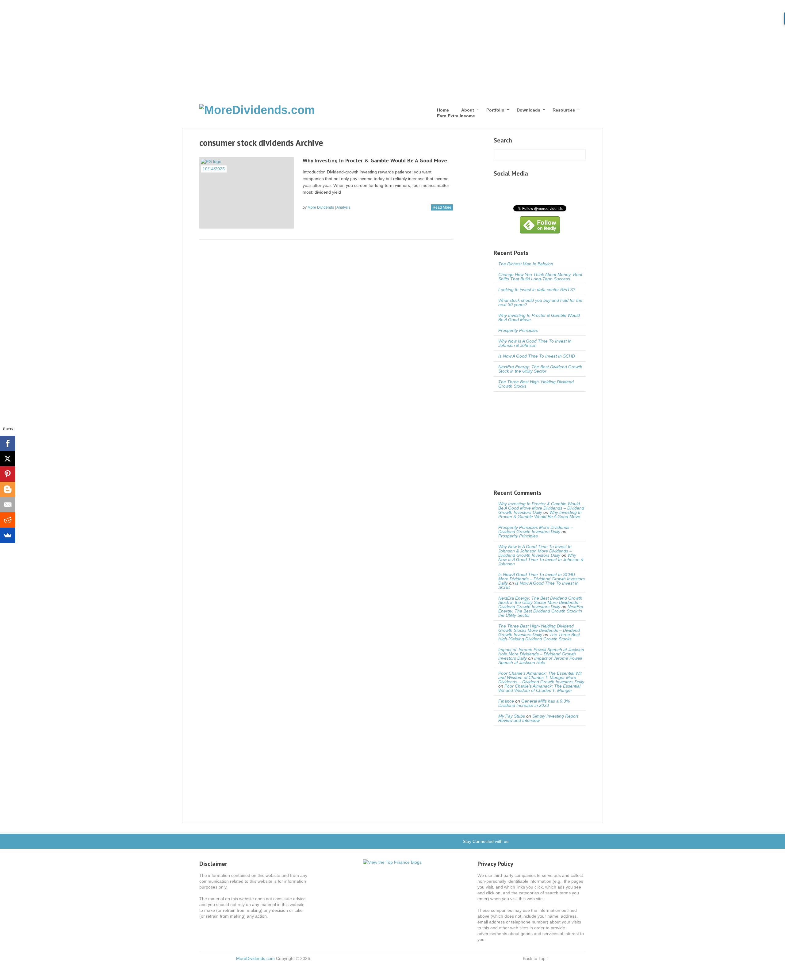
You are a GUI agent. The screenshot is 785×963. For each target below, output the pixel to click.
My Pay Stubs (511, 716)
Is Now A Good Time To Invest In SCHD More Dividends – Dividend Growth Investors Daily (541, 579)
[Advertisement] (392, 46)
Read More (442, 207)
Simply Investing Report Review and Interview (538, 718)
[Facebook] (7, 443)
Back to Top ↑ (536, 958)
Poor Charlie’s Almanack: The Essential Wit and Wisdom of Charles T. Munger (539, 688)
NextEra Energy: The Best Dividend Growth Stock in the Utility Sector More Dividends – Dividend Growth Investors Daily (540, 602)
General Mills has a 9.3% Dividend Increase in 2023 (534, 703)
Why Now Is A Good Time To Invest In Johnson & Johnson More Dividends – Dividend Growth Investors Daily (535, 551)
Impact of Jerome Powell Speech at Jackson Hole (540, 660)
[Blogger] (7, 489)
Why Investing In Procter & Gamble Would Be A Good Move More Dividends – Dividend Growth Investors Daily (541, 508)
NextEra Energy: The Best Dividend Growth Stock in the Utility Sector (540, 368)
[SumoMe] (7, 535)
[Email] (7, 504)
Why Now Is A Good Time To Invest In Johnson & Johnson (535, 343)
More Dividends (321, 207)
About (467, 109)
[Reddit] (7, 520)
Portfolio (495, 109)
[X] (7, 458)
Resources (564, 109)
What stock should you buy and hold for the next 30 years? (540, 302)
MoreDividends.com (255, 958)
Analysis (343, 207)
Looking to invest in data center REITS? (536, 289)
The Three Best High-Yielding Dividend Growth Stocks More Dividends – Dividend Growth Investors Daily (539, 630)
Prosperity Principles (518, 330)
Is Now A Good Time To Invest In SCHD (536, 356)
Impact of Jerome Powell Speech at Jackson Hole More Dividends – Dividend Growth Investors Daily (541, 654)
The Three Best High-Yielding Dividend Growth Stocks (536, 384)
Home (443, 110)
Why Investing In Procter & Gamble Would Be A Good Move (375, 160)
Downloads (528, 109)
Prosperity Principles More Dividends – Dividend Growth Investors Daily (535, 529)
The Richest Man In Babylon (525, 263)
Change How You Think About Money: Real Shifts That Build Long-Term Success (540, 276)
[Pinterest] (7, 474)
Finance (506, 701)
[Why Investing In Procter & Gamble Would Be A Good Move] (246, 193)
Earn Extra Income (456, 115)
